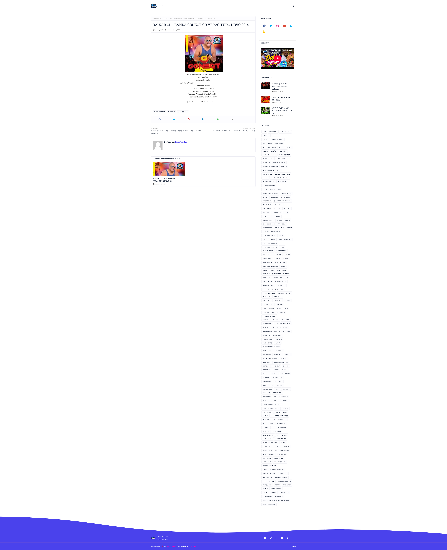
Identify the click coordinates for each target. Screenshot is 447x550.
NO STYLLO (267, 362)
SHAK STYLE (278, 458)
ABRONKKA (273, 132)
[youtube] (284, 25)
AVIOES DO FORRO (269, 147)
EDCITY (287, 220)
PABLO (277, 389)
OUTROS (279, 385)
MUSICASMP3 (267, 343)
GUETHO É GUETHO (282, 258)
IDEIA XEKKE (281, 270)
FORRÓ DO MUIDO (269, 239)
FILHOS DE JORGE (269, 235)
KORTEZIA (277, 301)
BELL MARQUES (268, 170)
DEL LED (266, 212)
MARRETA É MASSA (269, 316)
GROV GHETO (267, 258)
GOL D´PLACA (267, 255)
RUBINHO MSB (282, 435)
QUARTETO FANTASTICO (279, 416)
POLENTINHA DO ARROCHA (272, 404)
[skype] (291, 25)
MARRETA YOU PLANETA (271, 320)
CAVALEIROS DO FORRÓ (271, 193)
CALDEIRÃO (282, 182)
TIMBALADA (287, 485)
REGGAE (266, 427)
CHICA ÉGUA (285, 197)
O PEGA (276, 370)
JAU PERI (266, 289)
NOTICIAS (266, 366)
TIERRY (277, 485)
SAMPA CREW (267, 450)
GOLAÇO (278, 255)
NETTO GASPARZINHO (270, 358)
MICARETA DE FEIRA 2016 (271, 331)
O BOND (286, 366)
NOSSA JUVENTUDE (281, 362)
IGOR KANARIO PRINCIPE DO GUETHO (276, 274)
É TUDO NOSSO (268, 220)
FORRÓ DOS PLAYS (284, 239)
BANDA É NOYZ (268, 159)
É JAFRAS (266, 216)
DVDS (286, 212)
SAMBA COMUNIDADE (282, 446)
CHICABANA (267, 201)
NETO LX (288, 354)
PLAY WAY (286, 400)
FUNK (282, 247)
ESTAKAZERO (281, 224)
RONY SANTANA (268, 435)
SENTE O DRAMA (268, 454)
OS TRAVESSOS (268, 385)
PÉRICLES (276, 400)
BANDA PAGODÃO (279, 162)
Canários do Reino (269, 185)
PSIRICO (265, 416)
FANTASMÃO (279, 228)
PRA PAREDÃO (267, 412)
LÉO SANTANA (268, 304)
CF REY (265, 197)
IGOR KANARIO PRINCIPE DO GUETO (275, 278)
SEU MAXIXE (267, 458)
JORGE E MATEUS (269, 293)
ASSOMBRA (279, 143)
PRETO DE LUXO (281, 412)
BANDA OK (266, 162)
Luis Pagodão (159, 30)
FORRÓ (281, 235)
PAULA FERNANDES (281, 397)
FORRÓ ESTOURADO (270, 243)
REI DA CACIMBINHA (279, 427)
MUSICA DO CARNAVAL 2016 (272, 339)
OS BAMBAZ (267, 381)
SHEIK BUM (267, 462)
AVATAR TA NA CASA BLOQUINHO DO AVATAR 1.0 (282, 110)
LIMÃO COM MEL (268, 308)
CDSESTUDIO (286, 193)
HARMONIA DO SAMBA (270, 266)
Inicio (294, 546)
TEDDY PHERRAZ (268, 481)
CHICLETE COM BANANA (282, 201)
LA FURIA (287, 301)
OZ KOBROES (267, 389)
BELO (279, 170)
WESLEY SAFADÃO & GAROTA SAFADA (276, 500)
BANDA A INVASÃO (269, 155)
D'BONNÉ (277, 208)
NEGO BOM (278, 354)
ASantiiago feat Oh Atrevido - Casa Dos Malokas (279, 86)
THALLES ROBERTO (284, 481)
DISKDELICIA (276, 212)
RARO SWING (281, 423)
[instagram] (277, 25)
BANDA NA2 (280, 159)
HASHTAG (284, 266)
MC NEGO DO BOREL (280, 327)
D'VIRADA (287, 208)
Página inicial (157, 18)
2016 (264, 132)
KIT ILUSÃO (278, 297)
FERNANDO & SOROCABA (271, 231)
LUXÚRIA (266, 312)
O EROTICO (266, 370)
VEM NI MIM (279, 496)
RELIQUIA (266, 431)
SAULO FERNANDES (282, 450)
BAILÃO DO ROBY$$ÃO (278, 151)
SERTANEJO (282, 454)
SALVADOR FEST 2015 (270, 443)
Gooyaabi (192, 546)
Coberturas (279, 205)
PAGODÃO (171, 112)
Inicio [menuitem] (163, 6)
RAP (264, 423)
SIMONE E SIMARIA (269, 466)
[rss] (264, 31)
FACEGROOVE (267, 228)
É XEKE (279, 220)
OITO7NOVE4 (285, 373)
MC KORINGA (267, 324)
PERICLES (266, 400)
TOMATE (265, 489)
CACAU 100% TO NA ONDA (280, 178)
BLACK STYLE (267, 174)
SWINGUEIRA (267, 477)
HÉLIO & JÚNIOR (268, 270)
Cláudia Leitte (267, 205)
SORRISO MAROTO (269, 473)
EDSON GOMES (268, 224)
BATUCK (284, 166)
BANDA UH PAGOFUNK (270, 166)
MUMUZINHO (277, 335)
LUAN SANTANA (282, 308)
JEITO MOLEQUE (278, 289)
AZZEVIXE (288, 147)
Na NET (277, 343)
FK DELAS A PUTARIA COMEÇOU (281, 98)
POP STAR (285, 408)
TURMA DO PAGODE (269, 492)
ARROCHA (275, 136)
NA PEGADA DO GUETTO (271, 347)
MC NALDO (266, 327)
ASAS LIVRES (267, 143)
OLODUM (266, 377)
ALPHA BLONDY (285, 132)
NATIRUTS (279, 350)
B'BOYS (265, 151)
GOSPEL (287, 255)
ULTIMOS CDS (182, 112)
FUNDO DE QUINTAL (270, 247)
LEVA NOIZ (279, 304)
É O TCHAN (276, 216)
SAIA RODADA (267, 439)
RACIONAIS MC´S (269, 420)
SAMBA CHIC (267, 446)
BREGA (265, 178)
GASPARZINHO (281, 251)
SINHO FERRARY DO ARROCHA (273, 469)
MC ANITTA (286, 320)
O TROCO (266, 373)
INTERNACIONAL (280, 281)
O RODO (285, 370)
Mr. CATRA (286, 331)
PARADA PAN (277, 393)
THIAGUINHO (267, 485)
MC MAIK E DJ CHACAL (283, 324)
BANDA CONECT (168, 18)
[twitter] (271, 25)
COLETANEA (267, 208)
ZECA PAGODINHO (269, 504)
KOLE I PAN (267, 301)
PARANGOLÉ (267, 397)
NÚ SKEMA (276, 366)
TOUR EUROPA (276, 489)
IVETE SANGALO (268, 285)
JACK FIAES (281, 285)
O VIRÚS (275, 373)
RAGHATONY (282, 420)
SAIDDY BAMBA (281, 439)
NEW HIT (284, 358)
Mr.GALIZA (266, 335)
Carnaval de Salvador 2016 (272, 189)
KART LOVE (267, 297)
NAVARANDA (267, 354)
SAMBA (283, 443)
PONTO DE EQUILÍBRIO (271, 408)
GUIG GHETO (267, 262)
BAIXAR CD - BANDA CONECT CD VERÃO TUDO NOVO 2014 (166, 179)
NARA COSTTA (267, 350)
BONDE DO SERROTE (282, 174)
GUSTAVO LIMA (280, 262)
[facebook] (264, 25)
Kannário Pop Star (284, 293)
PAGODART (266, 393)
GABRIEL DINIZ (268, 251)
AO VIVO (266, 136)
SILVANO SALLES (280, 462)
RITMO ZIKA (277, 431)
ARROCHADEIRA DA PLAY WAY (273, 139)
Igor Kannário (267, 281)
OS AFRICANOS (277, 377)
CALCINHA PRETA (269, 182)
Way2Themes (171, 546)
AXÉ (280, 147)
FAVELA (289, 228)
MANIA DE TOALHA (278, 312)
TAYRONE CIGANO (281, 477)
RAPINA (271, 423)
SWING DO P (283, 473)
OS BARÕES (278, 381)
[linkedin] (288, 538)
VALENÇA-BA (267, 496)
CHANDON (274, 197)
